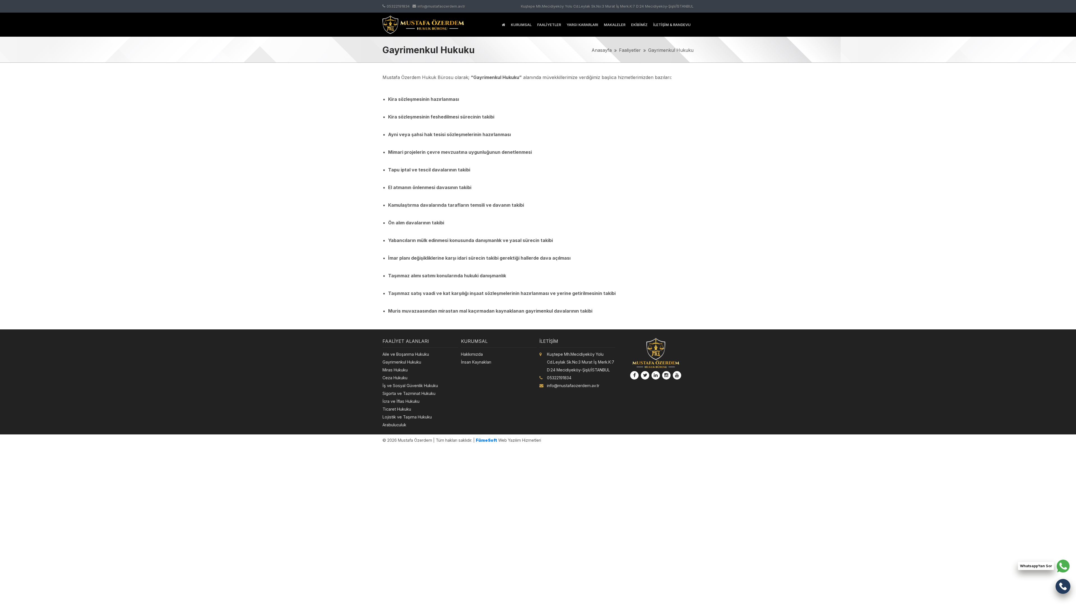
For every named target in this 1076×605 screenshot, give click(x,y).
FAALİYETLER (549, 25)
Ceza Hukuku (394, 377)
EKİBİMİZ (639, 25)
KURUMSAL (521, 25)
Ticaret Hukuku (396, 409)
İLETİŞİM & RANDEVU (672, 25)
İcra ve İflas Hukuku (400, 401)
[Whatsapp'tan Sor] (1063, 566)
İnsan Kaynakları (476, 362)
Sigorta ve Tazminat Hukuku (408, 393)
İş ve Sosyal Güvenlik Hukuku (410, 385)
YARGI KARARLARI (582, 25)
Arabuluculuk (394, 424)
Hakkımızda (472, 354)
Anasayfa (602, 50)
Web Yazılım (498, 440)
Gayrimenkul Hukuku (671, 50)
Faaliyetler (630, 50)
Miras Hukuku (395, 369)
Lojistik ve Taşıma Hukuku (407, 417)
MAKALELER (614, 25)
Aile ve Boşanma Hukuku (405, 354)
